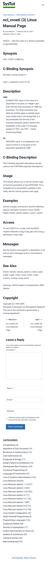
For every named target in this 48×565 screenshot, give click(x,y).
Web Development (11, 541)
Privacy (33, 558)
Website (10, 411)
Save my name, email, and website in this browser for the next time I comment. (24, 419)
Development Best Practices (15, 466)
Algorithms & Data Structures (15, 448)
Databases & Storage (12, 459)
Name (10, 388)
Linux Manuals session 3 (25, 15)
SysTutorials (17, 558)
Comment (11, 350)
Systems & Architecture (13, 534)
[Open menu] (42, 5)
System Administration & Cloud (16, 531)
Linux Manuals (8, 15)
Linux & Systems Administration (17, 477)
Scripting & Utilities (11, 524)
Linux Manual (9, 31)
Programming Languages (14, 520)
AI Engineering (9, 445)
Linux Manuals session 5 (14, 498)
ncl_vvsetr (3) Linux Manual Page (36, 325)
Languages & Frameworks (14, 474)
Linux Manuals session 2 (14, 488)
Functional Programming (14, 470)
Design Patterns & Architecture (16, 463)
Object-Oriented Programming (16, 516)
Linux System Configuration (15, 513)
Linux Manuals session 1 (14, 484)
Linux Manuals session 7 (14, 502)
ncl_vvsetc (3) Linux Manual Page (12, 325)
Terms (26, 558)
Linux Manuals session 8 (14, 506)
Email (10, 399)
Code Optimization (11, 456)
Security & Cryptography (13, 527)
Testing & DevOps (10, 538)
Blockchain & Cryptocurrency (15, 452)
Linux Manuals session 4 (14, 495)
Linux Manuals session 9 (14, 509)
